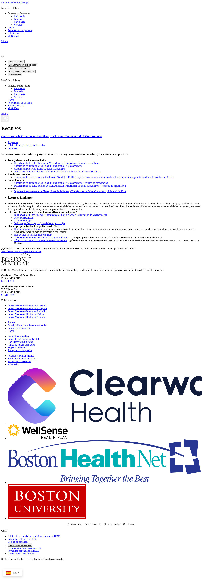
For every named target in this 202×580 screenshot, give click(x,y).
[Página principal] (16, 264)
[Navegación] (2, 56)
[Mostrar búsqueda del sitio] (5, 118)
